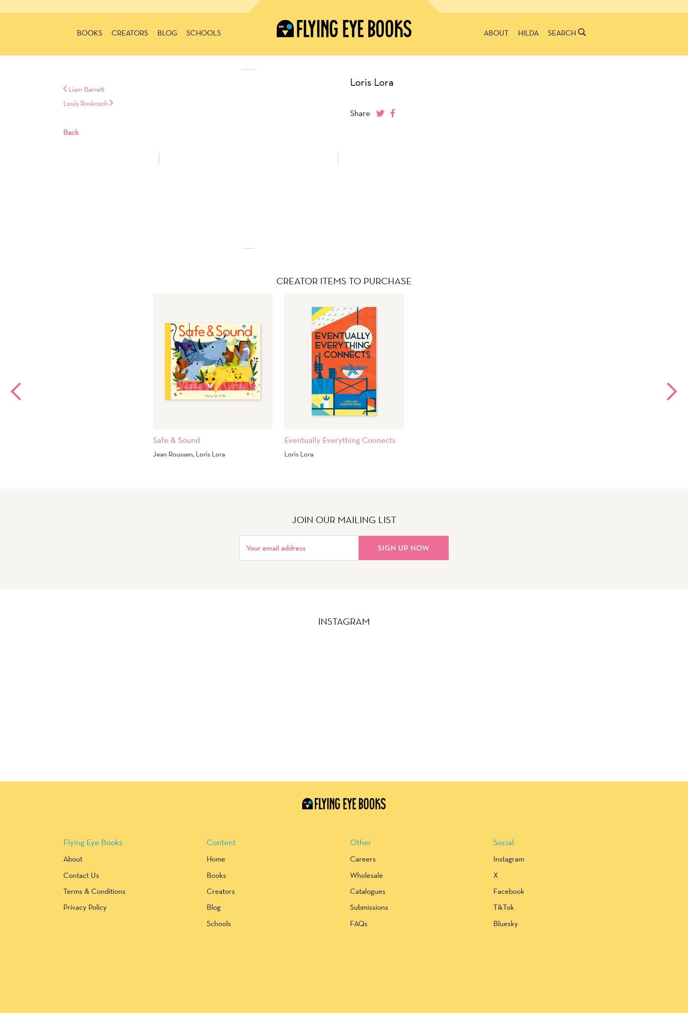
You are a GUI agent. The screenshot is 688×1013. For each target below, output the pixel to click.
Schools (203, 32)
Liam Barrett (85, 89)
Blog (167, 32)
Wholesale (366, 875)
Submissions (369, 907)
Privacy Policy (85, 907)
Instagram (508, 859)
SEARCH (563, 32)
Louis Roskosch (86, 103)
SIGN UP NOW (404, 548)
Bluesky (505, 923)
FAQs (358, 923)
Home (216, 859)
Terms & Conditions (94, 891)
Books (89, 32)
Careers (363, 859)
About (496, 32)
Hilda (528, 32)
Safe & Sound (176, 440)
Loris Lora (372, 82)
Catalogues (367, 891)
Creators (129, 32)
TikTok (503, 907)
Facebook (508, 891)
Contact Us (81, 875)
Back (71, 132)
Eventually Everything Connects (340, 440)
